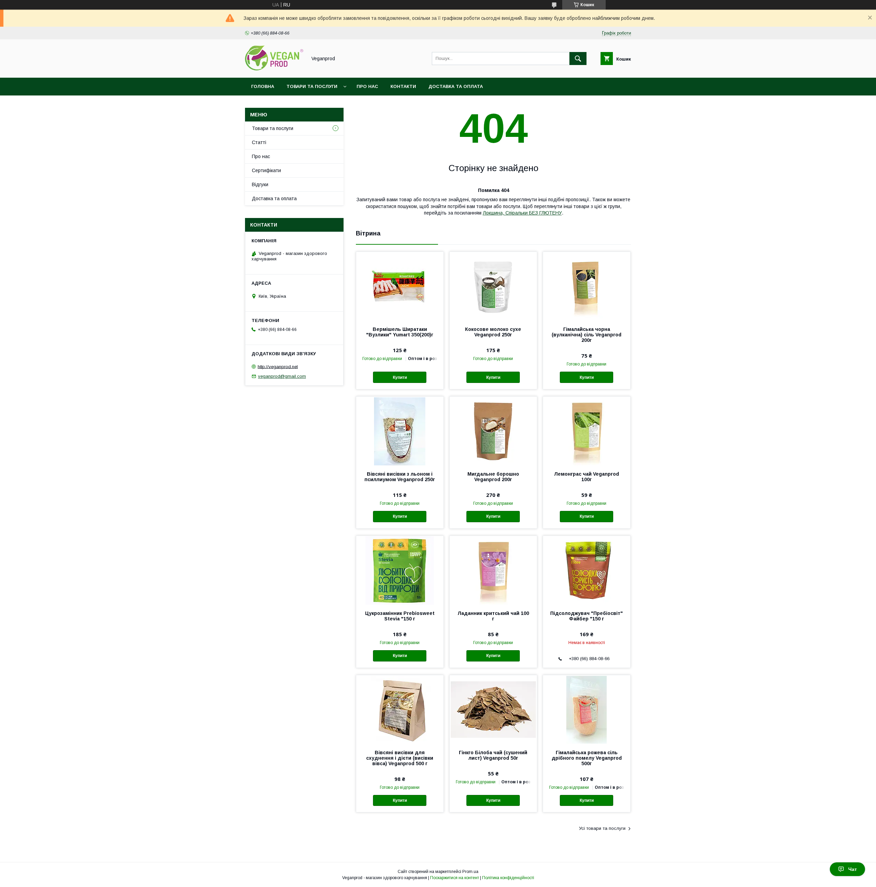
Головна (262, 86)
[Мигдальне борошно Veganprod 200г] (493, 431)
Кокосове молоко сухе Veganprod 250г (493, 331)
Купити (400, 377)
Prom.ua (470, 871)
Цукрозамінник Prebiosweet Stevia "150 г (400, 615)
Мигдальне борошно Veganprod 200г (493, 476)
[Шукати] (578, 58)
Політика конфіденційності (508, 877)
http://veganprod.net (278, 366)
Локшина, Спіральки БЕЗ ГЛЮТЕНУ (522, 213)
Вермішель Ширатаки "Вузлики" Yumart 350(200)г (399, 331)
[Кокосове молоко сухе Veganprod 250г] (493, 286)
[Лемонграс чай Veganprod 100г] (586, 431)
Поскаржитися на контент (454, 877)
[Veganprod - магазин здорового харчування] (274, 69)
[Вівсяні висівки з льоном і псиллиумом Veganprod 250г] (399, 431)
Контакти (403, 86)
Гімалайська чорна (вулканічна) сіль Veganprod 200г (586, 334)
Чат (852, 869)
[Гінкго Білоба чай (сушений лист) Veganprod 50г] (493, 709)
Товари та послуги (311, 86)
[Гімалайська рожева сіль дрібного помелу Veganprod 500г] (586, 709)
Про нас (367, 86)
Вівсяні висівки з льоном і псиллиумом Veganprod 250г (399, 476)
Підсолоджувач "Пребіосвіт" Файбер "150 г (586, 615)
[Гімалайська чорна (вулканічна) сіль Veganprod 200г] (586, 286)
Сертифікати (266, 170)
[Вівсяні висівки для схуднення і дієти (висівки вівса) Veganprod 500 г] (399, 709)
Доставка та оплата (455, 86)
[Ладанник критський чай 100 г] (493, 570)
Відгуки (260, 184)
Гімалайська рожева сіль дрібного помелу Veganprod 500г (587, 758)
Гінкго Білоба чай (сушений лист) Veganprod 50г (493, 755)
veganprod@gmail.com (282, 376)
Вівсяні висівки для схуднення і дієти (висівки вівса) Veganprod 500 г (399, 758)
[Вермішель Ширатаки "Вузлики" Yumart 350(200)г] (399, 286)
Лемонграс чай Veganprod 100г (586, 476)
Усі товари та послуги (602, 828)
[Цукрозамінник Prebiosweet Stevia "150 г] (399, 570)
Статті (259, 142)
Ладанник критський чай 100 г (493, 615)
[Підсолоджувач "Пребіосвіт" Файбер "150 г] (586, 570)
